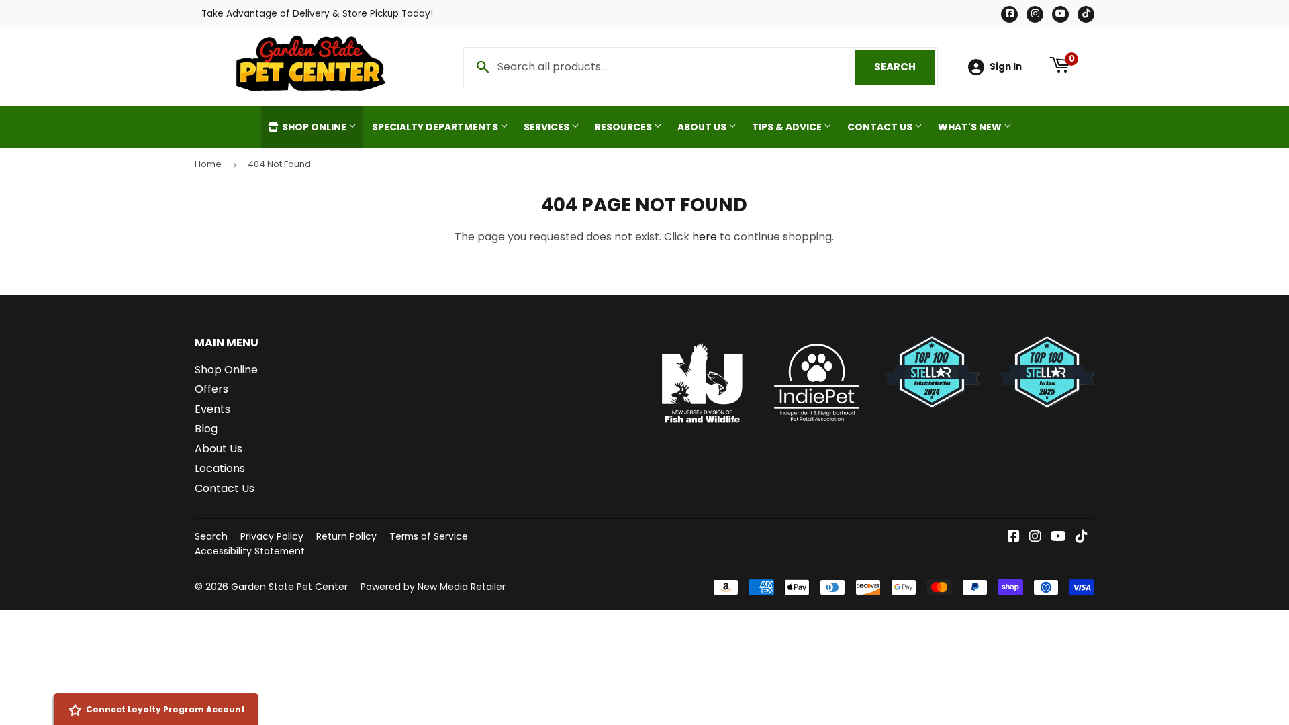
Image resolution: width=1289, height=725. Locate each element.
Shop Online (314, 127)
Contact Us (880, 127)
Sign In (1006, 66)
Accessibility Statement (250, 551)
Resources (624, 127)
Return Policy (346, 536)
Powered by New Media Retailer (433, 586)
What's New (971, 127)
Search (904, 67)
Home (208, 164)
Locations (220, 468)
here (704, 236)
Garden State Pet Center (289, 586)
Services (547, 127)
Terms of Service (428, 536)
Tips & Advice (788, 127)
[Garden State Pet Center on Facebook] (1014, 537)
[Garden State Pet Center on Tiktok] (1082, 537)
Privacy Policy (271, 536)
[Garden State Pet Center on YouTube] (1058, 537)
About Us (702, 127)
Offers (211, 389)
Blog (206, 428)
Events (212, 409)
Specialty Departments (436, 127)
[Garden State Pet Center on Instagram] (1035, 537)
